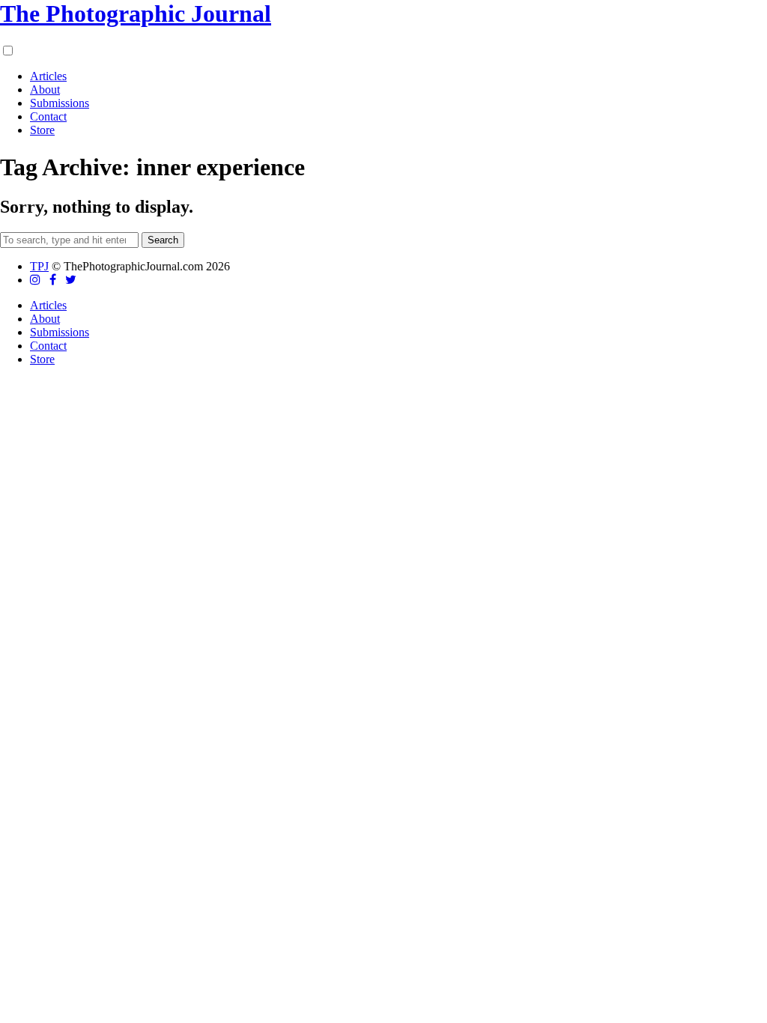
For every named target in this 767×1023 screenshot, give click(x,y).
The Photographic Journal (135, 13)
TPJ (39, 266)
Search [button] (163, 240)
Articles (48, 76)
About (45, 89)
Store (42, 130)
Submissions (59, 103)
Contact (48, 116)
